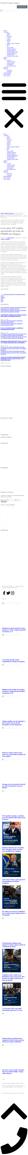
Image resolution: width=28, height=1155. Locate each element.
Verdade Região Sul (12, 53)
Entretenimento (7, 73)
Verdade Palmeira (11, 50)
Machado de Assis (11, 66)
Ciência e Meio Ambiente (13, 43)
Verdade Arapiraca (11, 49)
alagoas (5, 294)
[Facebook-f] (4, 593)
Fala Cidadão (7, 74)
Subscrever (3, 501)
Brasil (8, 35)
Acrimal (9, 60)
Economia (9, 36)
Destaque (7, 239)
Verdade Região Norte (12, 51)
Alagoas (3, 239)
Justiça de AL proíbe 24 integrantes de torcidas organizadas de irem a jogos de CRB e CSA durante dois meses (13, 358)
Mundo (8, 40)
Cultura (8, 37)
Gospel (8, 39)
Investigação (10, 294)
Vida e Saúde (10, 47)
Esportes (6, 67)
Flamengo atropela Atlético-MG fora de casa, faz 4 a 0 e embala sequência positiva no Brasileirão (14, 342)
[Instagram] (12, 593)
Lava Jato (15, 294)
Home (5, 30)
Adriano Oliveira (11, 61)
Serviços (6, 68)
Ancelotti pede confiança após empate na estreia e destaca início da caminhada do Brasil (14, 315)
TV (8, 46)
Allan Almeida (10, 63)
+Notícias (6, 32)
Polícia (8, 33)
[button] (14, 105)
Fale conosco (7, 75)
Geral (8, 42)
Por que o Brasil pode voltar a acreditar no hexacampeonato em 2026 (12, 328)
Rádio (8, 44)
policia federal (21, 294)
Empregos (9, 71)
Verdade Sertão (10, 54)
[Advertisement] (14, 197)
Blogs (5, 59)
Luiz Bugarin (10, 64)
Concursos (9, 70)
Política (5, 57)
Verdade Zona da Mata (12, 56)
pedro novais (10, 237)
